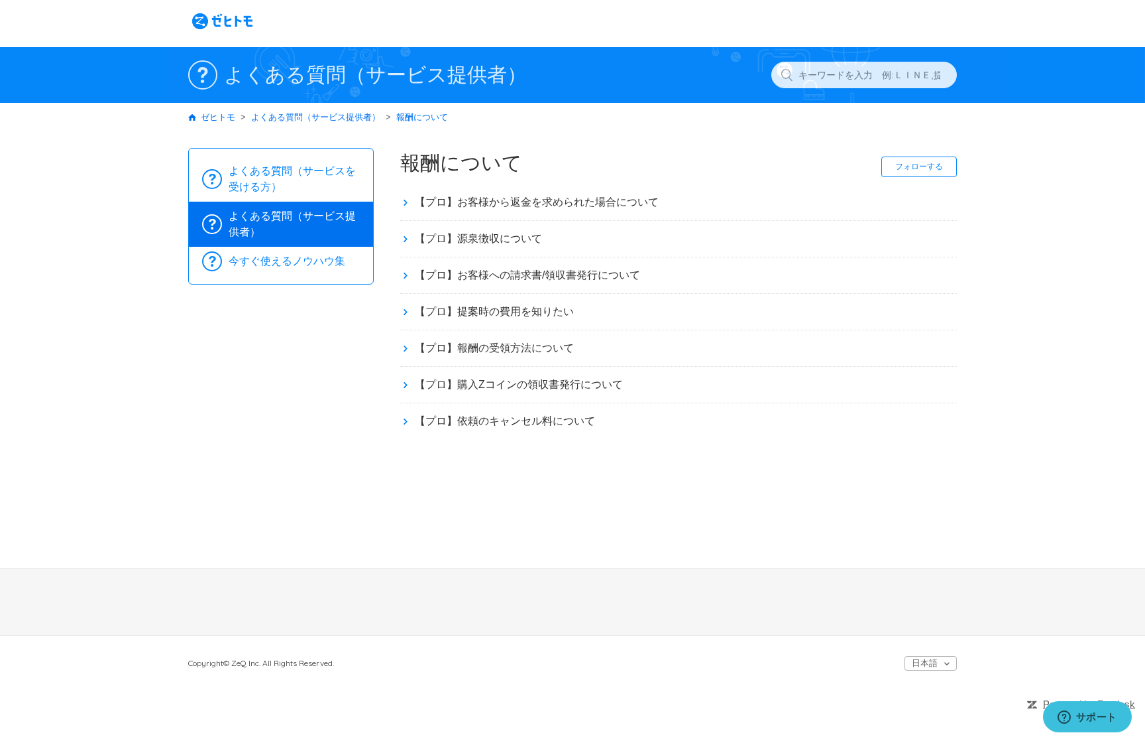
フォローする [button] (919, 166)
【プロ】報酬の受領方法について (494, 348)
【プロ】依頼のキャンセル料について (505, 421)
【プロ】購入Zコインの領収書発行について (519, 384)
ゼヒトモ (218, 117)
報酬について (422, 117)
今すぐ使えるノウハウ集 (287, 261)
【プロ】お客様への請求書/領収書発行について (527, 275)
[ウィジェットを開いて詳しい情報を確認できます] (1087, 717)
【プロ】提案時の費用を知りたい (494, 311)
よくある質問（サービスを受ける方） (292, 178)
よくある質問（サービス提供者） (315, 117)
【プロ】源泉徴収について (478, 238)
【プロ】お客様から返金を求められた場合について (537, 202)
